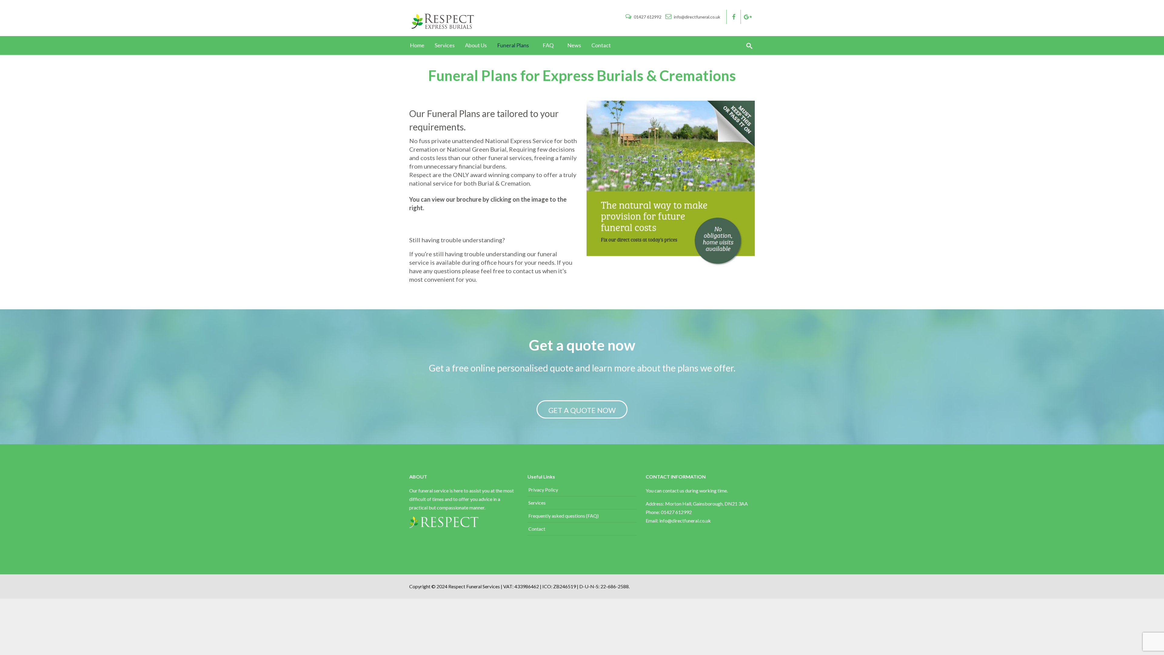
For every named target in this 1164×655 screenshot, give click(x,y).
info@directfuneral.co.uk (696, 16)
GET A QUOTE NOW (582, 410)
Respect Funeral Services (474, 586)
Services (537, 503)
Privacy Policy (543, 489)
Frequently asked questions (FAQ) (563, 516)
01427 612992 (647, 16)
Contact (536, 529)
